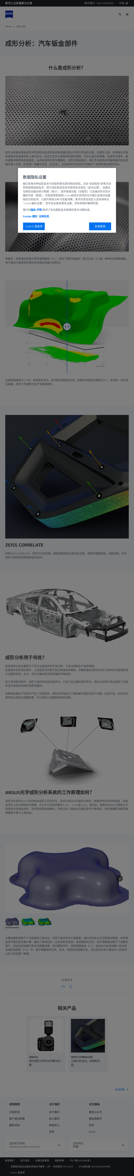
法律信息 (44, 216)
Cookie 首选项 (34, 226)
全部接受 (100, 226)
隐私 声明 (36, 209)
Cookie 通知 (30, 216)
